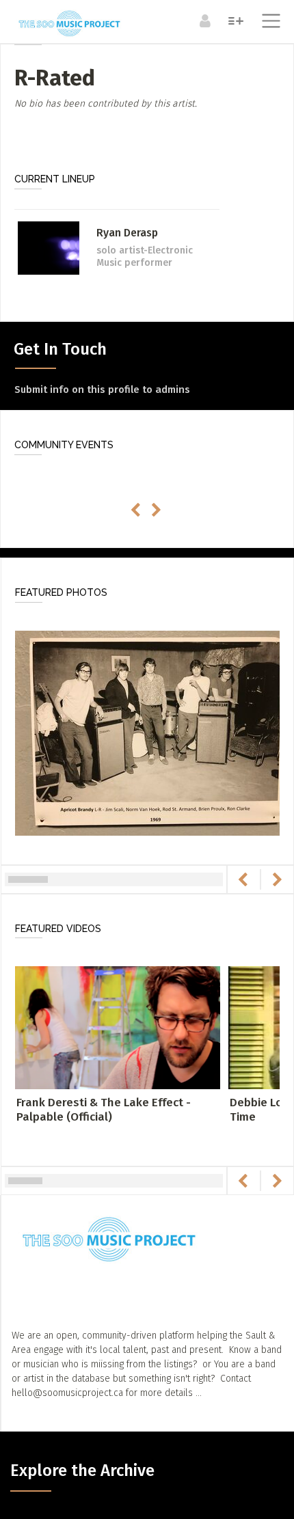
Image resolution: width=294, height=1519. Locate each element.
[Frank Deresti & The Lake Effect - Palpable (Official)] (117, 1027)
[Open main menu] (268, 23)
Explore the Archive (82, 1470)
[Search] (234, 20)
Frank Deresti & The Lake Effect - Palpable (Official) (103, 1109)
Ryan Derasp (127, 232)
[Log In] (203, 20)
